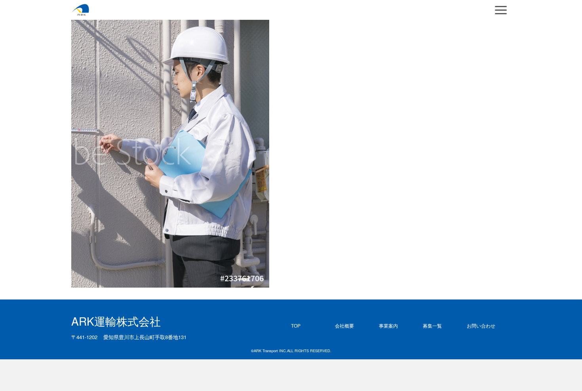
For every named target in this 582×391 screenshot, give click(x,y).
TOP (296, 325)
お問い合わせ (481, 325)
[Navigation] (501, 10)
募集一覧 (432, 325)
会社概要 (344, 325)
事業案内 (388, 325)
